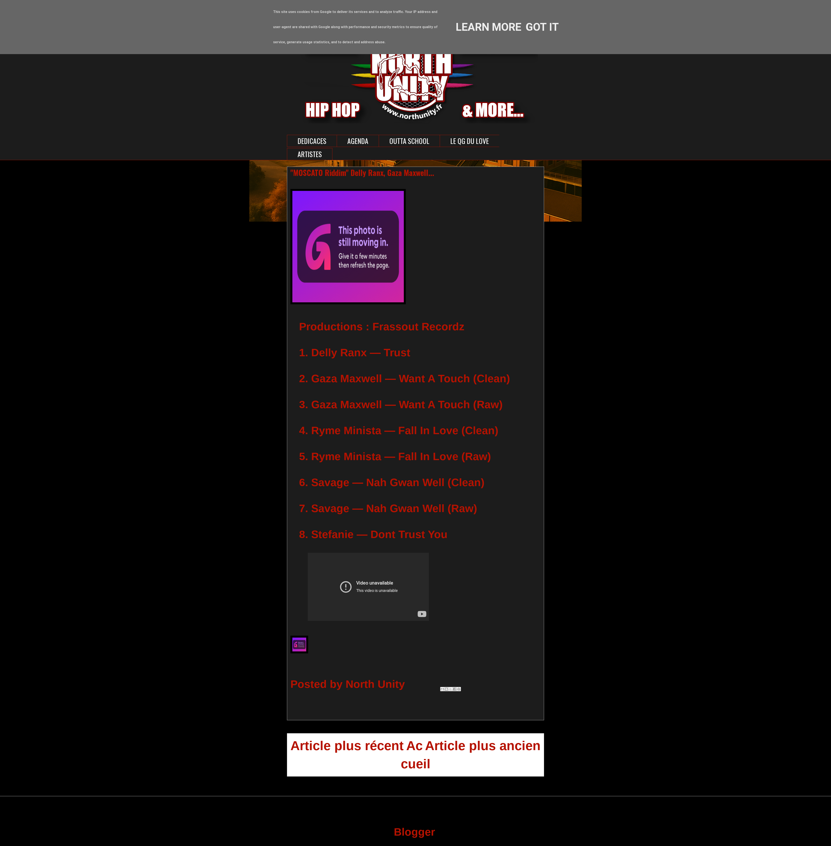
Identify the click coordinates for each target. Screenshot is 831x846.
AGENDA (357, 141)
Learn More (488, 27)
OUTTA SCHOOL (409, 141)
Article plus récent (347, 745)
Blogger (414, 832)
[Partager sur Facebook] (455, 689)
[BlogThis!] (446, 689)
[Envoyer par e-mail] (442, 689)
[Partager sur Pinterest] (459, 689)
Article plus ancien (483, 745)
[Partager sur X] (450, 689)
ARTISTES (310, 154)
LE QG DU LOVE (469, 141)
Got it (542, 27)
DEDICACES (312, 141)
